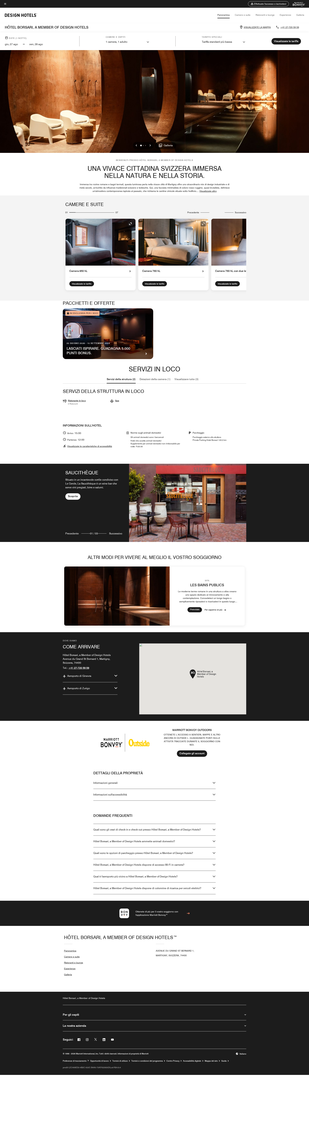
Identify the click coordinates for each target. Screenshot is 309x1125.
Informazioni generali (105, 782)
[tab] (121, 379)
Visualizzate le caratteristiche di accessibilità (89, 446)
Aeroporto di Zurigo (78, 688)
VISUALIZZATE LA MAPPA (257, 27)
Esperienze (285, 15)
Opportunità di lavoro (99, 1061)
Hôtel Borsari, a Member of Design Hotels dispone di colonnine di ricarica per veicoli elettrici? (147, 888)
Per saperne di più (213, 609)
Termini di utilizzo (120, 1061)
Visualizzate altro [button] (208, 191)
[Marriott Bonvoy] (297, 4)
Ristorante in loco (77, 400)
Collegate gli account (192, 753)
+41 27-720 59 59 (289, 27)
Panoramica (223, 15)
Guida (224, 1061)
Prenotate (194, 609)
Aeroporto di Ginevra (79, 675)
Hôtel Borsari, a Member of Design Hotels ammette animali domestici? (134, 841)
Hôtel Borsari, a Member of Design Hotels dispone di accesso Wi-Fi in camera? (138, 864)
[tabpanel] (154, 503)
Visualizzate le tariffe (81, 283)
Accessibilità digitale (192, 1061)
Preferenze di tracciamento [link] (75, 1061)
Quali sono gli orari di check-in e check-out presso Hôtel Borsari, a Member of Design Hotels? (147, 829)
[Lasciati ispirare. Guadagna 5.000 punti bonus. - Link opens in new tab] (108, 333)
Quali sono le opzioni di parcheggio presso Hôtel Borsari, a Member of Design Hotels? (143, 853)
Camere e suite (242, 15)
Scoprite (73, 496)
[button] (268, 3)
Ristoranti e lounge (265, 15)
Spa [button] (117, 400)
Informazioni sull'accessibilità (110, 794)
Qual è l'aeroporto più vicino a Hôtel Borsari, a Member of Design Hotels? (135, 876)
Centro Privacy (172, 1061)
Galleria (300, 15)
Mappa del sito (211, 1061)
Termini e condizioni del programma (147, 1061)
